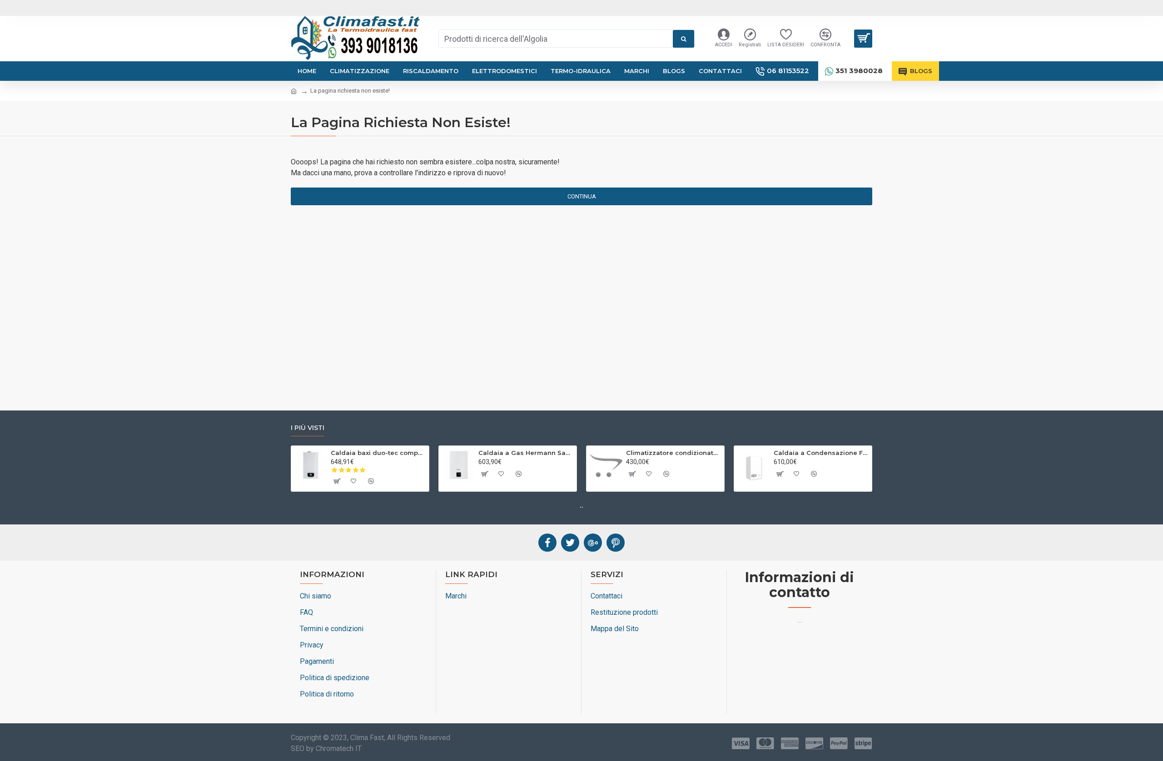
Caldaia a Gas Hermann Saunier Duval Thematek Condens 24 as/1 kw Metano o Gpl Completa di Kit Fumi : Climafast (525, 452)
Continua (581, 196)
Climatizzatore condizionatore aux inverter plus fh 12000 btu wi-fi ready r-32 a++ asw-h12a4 (673, 452)
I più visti (307, 428)
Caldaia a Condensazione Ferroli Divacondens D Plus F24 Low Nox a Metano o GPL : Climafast (821, 452)
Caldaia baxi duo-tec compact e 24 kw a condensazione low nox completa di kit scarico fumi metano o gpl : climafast (378, 452)
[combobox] (556, 38)
